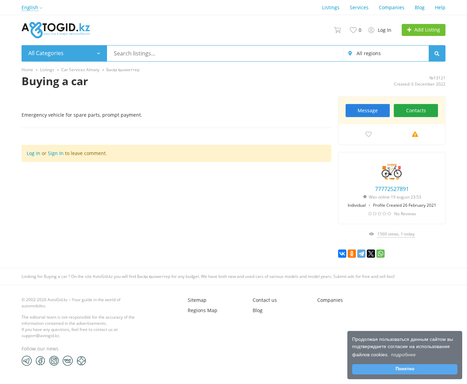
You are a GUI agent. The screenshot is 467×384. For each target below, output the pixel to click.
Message (368, 110)
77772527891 (392, 189)
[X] (371, 253)
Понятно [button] (405, 369)
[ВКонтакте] (342, 253)
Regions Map (202, 310)
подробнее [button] (403, 354)
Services (359, 7)
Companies (391, 7)
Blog (420, 7)
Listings (330, 7)
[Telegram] (361, 253)
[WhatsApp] (380, 253)
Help (440, 7)
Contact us (265, 300)
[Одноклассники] (352, 253)
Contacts (416, 110)
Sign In (56, 153)
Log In (33, 153)
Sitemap (197, 300)
